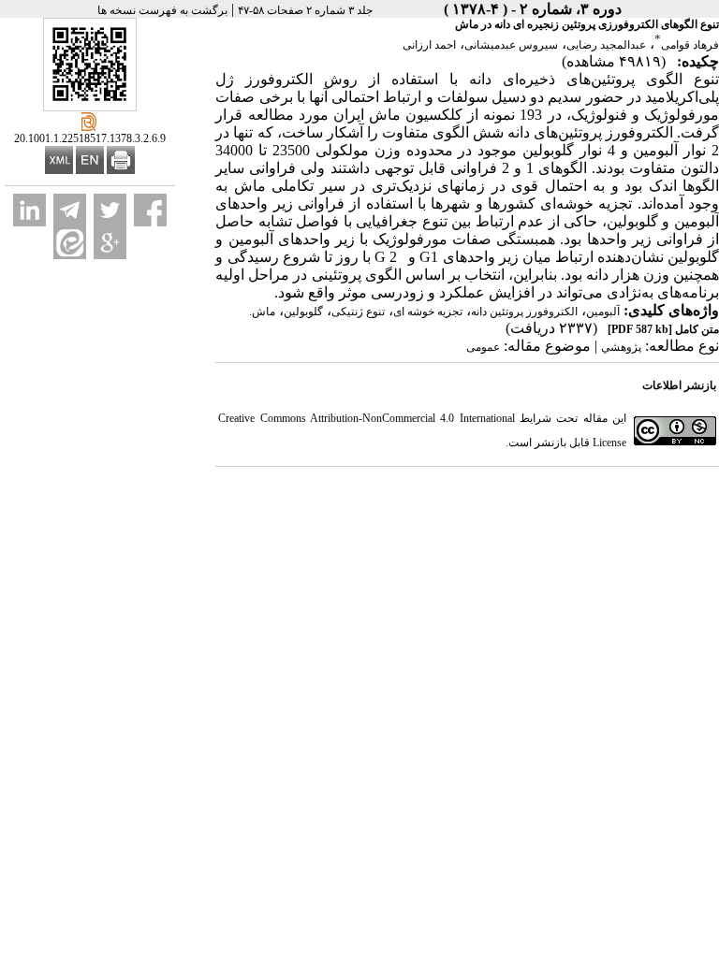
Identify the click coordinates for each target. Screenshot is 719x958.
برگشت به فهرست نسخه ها (162, 10)
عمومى (483, 347)
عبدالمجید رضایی (606, 44)
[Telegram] (69, 210)
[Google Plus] (110, 242)
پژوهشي (621, 347)
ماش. (262, 311)
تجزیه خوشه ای (427, 311)
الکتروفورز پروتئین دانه (524, 311)
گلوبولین (303, 311)
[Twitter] (110, 210)
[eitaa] (69, 242)
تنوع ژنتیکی (358, 311)
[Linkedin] (29, 210)
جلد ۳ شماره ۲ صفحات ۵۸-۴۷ (305, 10)
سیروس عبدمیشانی (511, 44)
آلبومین (603, 311)
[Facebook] (150, 210)
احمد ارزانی (429, 44)
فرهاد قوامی (690, 44)
